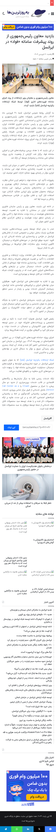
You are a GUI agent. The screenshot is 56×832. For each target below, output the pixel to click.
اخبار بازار (49, 758)
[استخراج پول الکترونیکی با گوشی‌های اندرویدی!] (41, 529)
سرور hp (50, 765)
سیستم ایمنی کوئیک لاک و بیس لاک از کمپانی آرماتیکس (42, 590)
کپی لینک (11, 427)
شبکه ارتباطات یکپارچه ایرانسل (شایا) (37, 360)
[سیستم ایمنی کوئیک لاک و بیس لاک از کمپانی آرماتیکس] (41, 578)
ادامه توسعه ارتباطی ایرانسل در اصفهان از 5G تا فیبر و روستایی (25, 2)
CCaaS (26, 386)
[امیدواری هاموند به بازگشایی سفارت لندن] (14, 579)
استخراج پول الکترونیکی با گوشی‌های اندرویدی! (43, 541)
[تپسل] (3, 25)
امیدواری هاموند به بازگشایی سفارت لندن (15, 592)
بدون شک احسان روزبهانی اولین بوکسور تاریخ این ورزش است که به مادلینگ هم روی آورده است (15, 562)
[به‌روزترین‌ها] (26, 13)
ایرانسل (47, 418)
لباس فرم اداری (46, 761)
